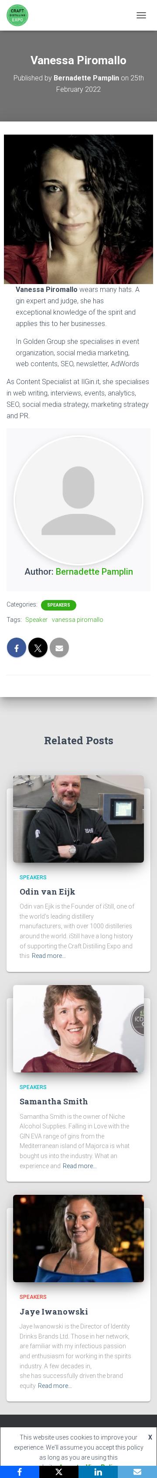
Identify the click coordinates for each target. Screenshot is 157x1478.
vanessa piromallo (77, 619)
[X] (58, 1472)
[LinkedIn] (98, 1472)
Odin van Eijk (47, 891)
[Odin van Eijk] (78, 818)
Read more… (49, 955)
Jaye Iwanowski (54, 1311)
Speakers (58, 605)
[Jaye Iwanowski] (78, 1238)
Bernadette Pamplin (94, 571)
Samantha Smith (54, 1101)
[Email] (137, 1472)
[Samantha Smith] (78, 1028)
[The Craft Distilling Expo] (21, 15)
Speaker (36, 619)
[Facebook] (19, 1472)
